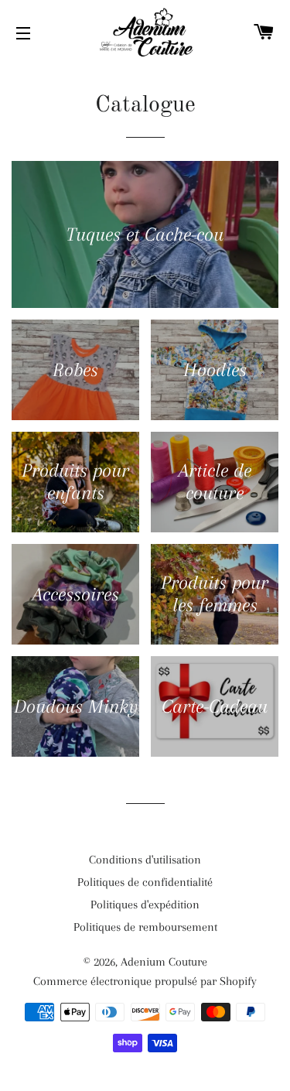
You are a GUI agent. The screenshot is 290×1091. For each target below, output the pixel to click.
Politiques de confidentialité (145, 882)
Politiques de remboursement (145, 927)
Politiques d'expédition (145, 904)
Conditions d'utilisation (145, 860)
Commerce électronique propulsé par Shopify (145, 981)
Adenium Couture (164, 962)
